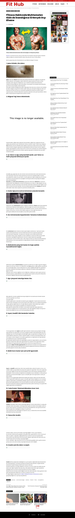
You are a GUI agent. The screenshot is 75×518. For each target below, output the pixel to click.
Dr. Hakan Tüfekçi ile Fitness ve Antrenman (29, 474)
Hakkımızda (55, 0)
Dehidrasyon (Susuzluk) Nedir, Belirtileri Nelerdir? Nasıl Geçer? (58, 113)
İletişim (50, 0)
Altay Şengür (10, 24)
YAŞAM (62, 4)
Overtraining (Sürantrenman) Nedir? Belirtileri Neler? (59, 147)
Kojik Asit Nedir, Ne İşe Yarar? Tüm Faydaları (59, 80)
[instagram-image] (54, 17)
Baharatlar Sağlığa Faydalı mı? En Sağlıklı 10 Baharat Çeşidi (59, 142)
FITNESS (34, 4)
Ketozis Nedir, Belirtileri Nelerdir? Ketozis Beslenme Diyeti (58, 133)
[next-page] (9, 507)
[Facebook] (66, 1)
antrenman (13, 479)
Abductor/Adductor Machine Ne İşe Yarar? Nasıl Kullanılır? (59, 104)
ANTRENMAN (42, 4)
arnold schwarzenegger (20, 479)
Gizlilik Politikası (60, 0)
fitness (36, 479)
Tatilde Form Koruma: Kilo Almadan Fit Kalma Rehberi (59, 89)
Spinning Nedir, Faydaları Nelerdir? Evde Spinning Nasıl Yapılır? (58, 138)
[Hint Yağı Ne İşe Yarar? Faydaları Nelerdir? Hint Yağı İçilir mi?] (26, 498)
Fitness (8, 55)
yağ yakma (8, 481)
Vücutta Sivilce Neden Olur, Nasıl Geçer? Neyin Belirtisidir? (59, 84)
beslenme (27, 479)
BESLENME (50, 4)
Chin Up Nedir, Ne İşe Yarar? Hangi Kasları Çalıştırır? (58, 118)
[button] (67, 4)
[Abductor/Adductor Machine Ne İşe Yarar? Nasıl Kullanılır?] (40, 498)
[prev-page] (7, 507)
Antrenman (11, 8)
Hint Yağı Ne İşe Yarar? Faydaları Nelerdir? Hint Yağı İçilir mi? (59, 94)
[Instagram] (68, 1)
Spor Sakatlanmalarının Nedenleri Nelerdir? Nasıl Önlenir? (59, 108)
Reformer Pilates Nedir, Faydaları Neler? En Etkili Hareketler (59, 128)
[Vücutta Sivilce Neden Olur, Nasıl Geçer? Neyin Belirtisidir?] (12, 498)
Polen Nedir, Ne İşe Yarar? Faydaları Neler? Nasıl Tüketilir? (59, 123)
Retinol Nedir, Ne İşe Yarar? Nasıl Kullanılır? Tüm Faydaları (60, 99)
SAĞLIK (57, 4)
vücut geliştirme (41, 479)
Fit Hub (7, 8)
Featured (31, 479)
